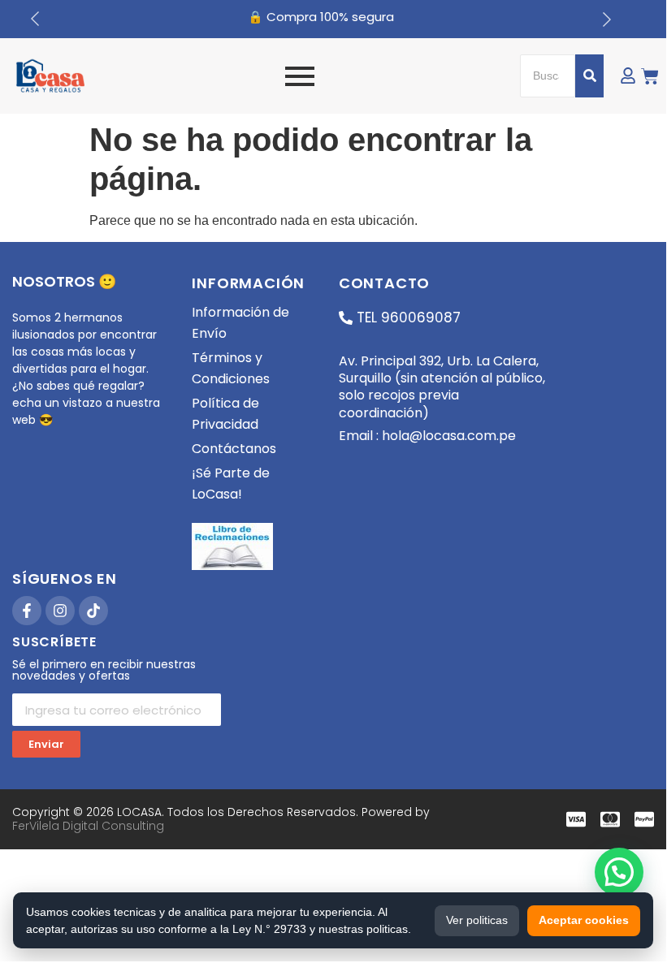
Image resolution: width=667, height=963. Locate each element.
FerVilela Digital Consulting (88, 826)
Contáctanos (234, 448)
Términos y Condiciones (231, 368)
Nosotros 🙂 (64, 281)
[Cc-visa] (576, 819)
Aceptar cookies (584, 919)
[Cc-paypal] (644, 819)
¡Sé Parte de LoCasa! (231, 483)
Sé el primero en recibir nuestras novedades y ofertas (104, 671)
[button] (619, 872)
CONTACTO (384, 283)
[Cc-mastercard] (610, 819)
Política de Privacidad (225, 414)
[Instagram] (60, 610)
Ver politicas (477, 919)
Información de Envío (240, 323)
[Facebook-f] (26, 610)
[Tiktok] (93, 610)
